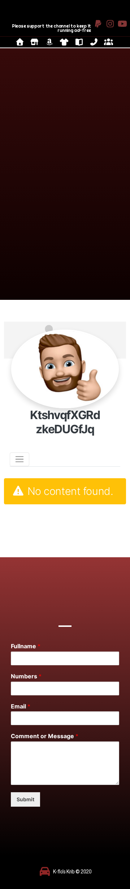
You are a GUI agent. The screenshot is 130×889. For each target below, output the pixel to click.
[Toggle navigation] (19, 459)
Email (20, 706)
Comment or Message (44, 736)
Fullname (25, 646)
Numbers (26, 676)
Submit (25, 799)
